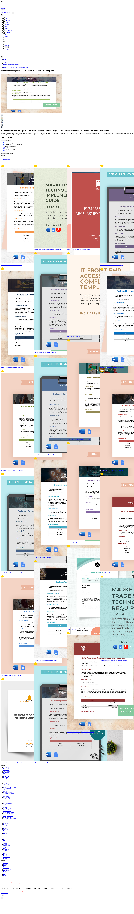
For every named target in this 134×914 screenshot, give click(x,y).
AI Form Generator (7, 792)
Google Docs (6, 844)
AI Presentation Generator (9, 793)
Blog (4, 874)
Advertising (6, 825)
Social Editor (6, 777)
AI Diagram (6, 796)
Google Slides (6, 847)
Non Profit (5, 832)
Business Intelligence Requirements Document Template (15, 67)
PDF (4, 848)
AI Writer (5, 791)
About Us (5, 863)
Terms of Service (7, 869)
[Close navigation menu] (2, 15)
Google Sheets (6, 845)
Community (6, 864)
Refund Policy (6, 870)
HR (4, 827)
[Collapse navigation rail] (13, 13)
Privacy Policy (6, 868)
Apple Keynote (6, 852)
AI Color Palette (7, 808)
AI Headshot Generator (8, 806)
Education (5, 833)
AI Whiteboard (6, 795)
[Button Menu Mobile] (2, 1)
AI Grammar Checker (8, 817)
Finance (5, 828)
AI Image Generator (7, 784)
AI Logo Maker (6, 783)
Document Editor (7, 768)
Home (4, 59)
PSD (4, 853)
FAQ (4, 875)
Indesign (5, 855)
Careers (5, 873)
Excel (4, 839)
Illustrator (5, 854)
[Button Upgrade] (2, 57)
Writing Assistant (7, 771)
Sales (4, 824)
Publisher (5, 841)
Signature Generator (7, 809)
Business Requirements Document (10, 64)
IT (3, 830)
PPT (4, 840)
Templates (5, 62)
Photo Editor (6, 776)
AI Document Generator (8, 789)
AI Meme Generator (7, 804)
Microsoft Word (6, 157)
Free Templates (6, 857)
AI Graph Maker (7, 798)
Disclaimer (5, 871)
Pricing (4, 865)
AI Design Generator (8, 786)
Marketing (5, 823)
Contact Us (5, 866)
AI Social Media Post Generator (10, 787)
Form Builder (6, 775)
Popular (5, 858)
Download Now (4, 893)
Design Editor (6, 770)
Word (4, 838)
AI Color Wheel (6, 807)
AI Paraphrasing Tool (8, 813)
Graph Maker (6, 778)
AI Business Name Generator (9, 818)
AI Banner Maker (7, 788)
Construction (6, 829)
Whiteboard (6, 773)
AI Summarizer (6, 814)
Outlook (5, 843)
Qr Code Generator (7, 803)
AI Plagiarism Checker (8, 816)
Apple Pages (6, 849)
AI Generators (6, 767)
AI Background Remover (9, 812)
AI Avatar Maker (7, 811)
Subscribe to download (5, 140)
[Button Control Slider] (1, 114)
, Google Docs (6, 159)
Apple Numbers (6, 850)
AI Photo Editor (6, 797)
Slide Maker (6, 772)
